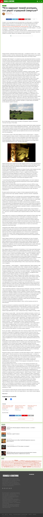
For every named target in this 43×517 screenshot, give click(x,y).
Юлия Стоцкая (33, 465)
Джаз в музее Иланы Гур (33, 460)
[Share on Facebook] (12, 415)
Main (16, 460)
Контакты (34, 514)
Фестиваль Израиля (17, 465)
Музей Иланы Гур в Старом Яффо (29, 463)
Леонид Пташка (31, 462)
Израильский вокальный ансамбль (7, 462)
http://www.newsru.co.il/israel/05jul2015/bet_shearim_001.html (15, 26)
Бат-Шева (26, 460)
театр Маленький (35, 466)
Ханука (22, 465)
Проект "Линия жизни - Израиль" (19, 464)
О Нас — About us (5, 514)
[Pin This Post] (25, 415)
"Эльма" (12, 460)
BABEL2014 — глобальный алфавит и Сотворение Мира (18, 514)
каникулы (11, 466)
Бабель (22, 460)
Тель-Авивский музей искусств (8, 465)
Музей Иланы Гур (18, 463)
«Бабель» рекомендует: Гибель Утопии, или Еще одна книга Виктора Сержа (7, 406)
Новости (30, 514)
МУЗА (35, 462)
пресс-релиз (27, 466)
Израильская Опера (30, 461)
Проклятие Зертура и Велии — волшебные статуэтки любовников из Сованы (20, 406)
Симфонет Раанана (33, 464)
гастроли (6, 466)
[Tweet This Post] (18, 415)
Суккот (38, 464)
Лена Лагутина (25, 462)
